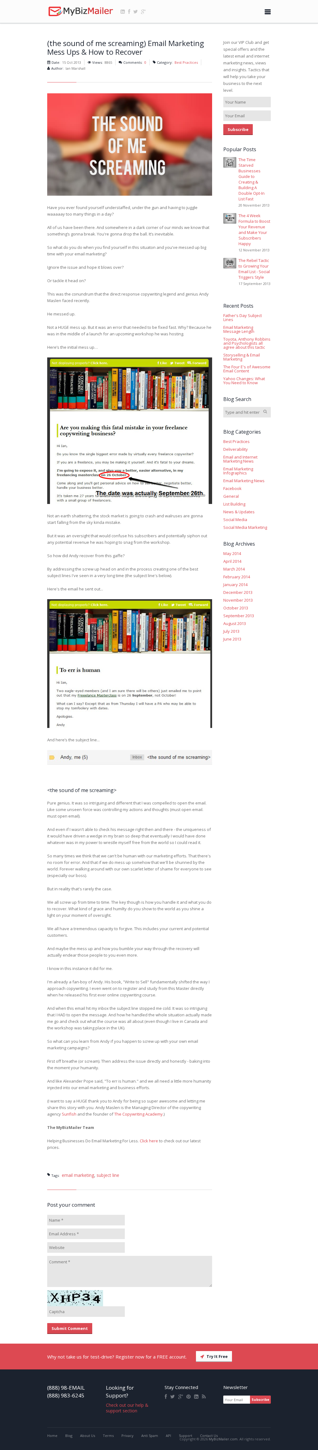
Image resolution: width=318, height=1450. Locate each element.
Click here (149, 1141)
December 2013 (237, 592)
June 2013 (232, 639)
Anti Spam (149, 1435)
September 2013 (238, 616)
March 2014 (234, 569)
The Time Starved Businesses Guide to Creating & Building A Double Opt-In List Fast (251, 179)
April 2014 (232, 561)
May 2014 (232, 554)
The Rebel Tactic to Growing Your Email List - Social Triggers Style (254, 269)
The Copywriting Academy (138, 1114)
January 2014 (235, 585)
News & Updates (239, 512)
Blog (68, 1435)
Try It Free (217, 1356)
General (231, 496)
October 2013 (235, 608)
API (168, 1435)
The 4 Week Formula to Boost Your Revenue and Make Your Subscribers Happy (254, 229)
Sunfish (69, 1114)
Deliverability (235, 449)
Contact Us (209, 1435)
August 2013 (234, 624)
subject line (108, 1175)
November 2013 (238, 600)
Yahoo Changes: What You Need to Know (244, 381)
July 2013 (231, 631)
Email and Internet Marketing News (240, 459)
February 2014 (236, 577)
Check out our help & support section (127, 1408)
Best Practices (186, 62)
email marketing (78, 1175)
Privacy (127, 1435)
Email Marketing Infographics (238, 471)
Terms (108, 1435)
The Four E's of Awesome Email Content (246, 369)
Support (185, 1435)
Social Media (235, 520)
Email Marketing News (244, 481)
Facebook (232, 489)
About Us (87, 1435)
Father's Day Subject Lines (242, 318)
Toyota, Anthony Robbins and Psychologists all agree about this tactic (246, 343)
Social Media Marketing (245, 527)
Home (52, 1435)
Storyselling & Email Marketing (241, 357)
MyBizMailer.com (223, 1439)
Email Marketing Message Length (238, 329)
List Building (234, 504)
